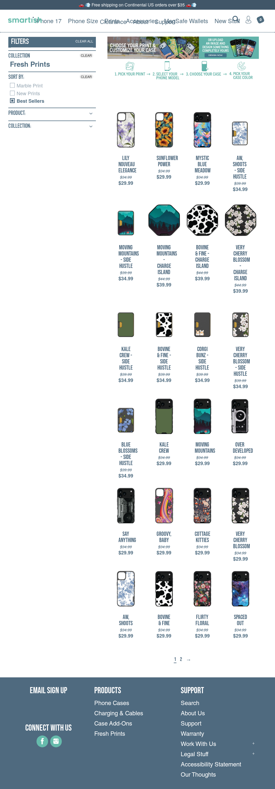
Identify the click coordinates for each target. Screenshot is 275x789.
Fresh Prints (30, 64)
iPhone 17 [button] (48, 20)
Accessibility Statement (211, 765)
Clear (86, 55)
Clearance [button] (113, 21)
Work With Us (198, 745)
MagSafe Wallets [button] (186, 20)
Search (190, 704)
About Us (193, 714)
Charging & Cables (118, 714)
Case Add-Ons (113, 724)
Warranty (192, 734)
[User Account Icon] (248, 19)
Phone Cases (111, 704)
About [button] (140, 21)
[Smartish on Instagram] (56, 745)
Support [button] (165, 21)
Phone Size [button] (83, 20)
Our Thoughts (198, 775)
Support (191, 724)
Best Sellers (29, 100)
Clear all (84, 41)
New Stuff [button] (227, 20)
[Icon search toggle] (236, 19)
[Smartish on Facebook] (42, 745)
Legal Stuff (194, 755)
